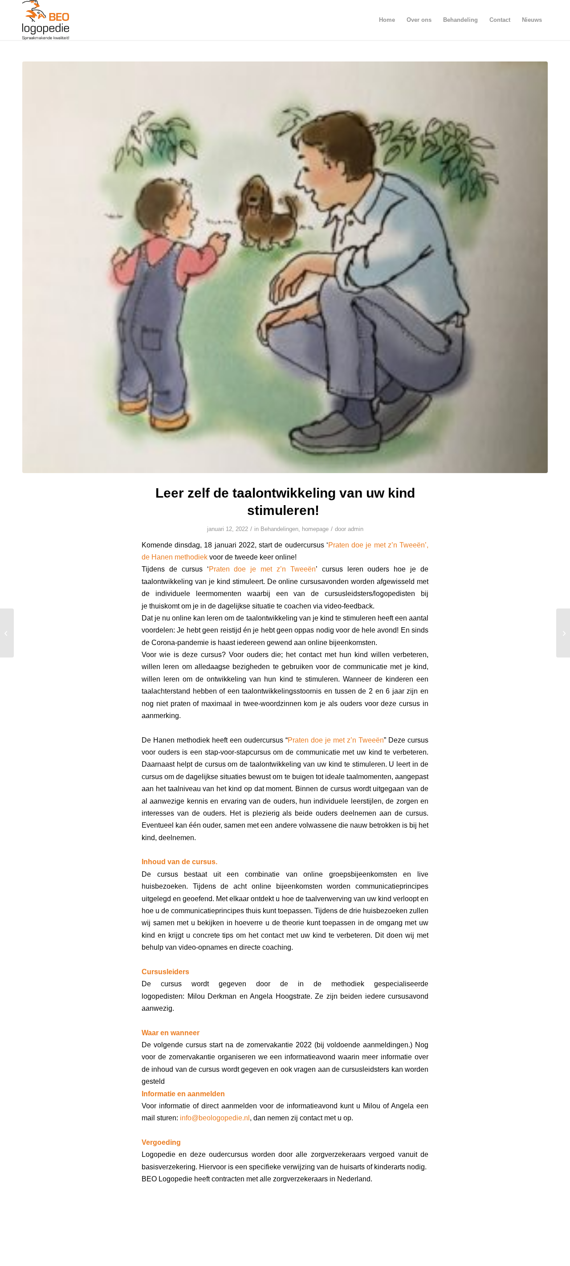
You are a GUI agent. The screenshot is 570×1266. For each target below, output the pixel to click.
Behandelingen (279, 529)
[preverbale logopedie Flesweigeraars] (563, 633)
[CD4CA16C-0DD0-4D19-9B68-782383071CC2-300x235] (285, 267)
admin (355, 529)
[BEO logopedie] (45, 20)
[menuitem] (387, 20)
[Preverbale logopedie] (7, 633)
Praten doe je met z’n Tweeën (262, 569)
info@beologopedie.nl (215, 1118)
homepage (315, 529)
